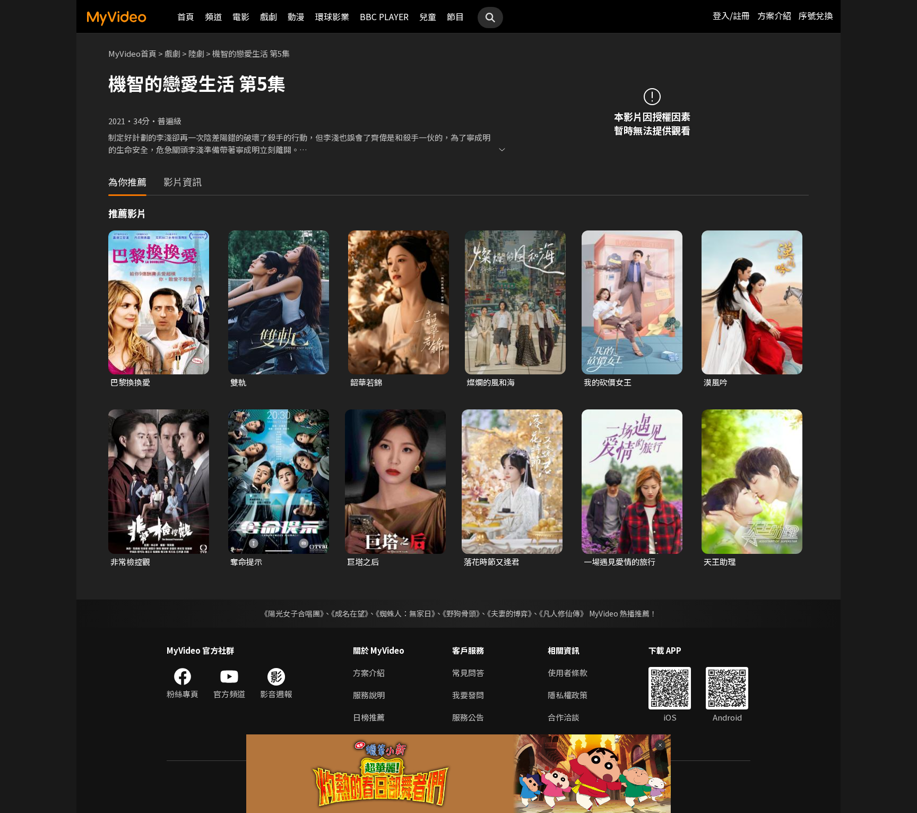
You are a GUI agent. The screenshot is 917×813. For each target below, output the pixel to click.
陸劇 (196, 53)
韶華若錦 (366, 382)
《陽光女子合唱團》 (292, 613)
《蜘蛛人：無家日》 (405, 613)
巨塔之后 (363, 561)
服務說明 (369, 694)
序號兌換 (816, 15)
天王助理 (720, 561)
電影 (240, 16)
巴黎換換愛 (130, 382)
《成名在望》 (349, 613)
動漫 (296, 16)
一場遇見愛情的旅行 (619, 561)
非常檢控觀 (130, 561)
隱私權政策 (567, 694)
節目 (455, 16)
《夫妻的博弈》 (509, 613)
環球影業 (332, 16)
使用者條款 (567, 672)
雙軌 (238, 382)
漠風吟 (716, 382)
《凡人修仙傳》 (563, 613)
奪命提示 (246, 561)
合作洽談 (563, 717)
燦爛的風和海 (491, 382)
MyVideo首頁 (132, 53)
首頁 (185, 16)
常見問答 (468, 672)
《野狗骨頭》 (461, 613)
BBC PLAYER (384, 16)
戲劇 (268, 16)
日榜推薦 (369, 717)
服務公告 (468, 717)
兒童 (427, 16)
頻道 (213, 16)
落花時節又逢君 (492, 561)
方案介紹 (774, 15)
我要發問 (468, 694)
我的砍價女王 (607, 382)
